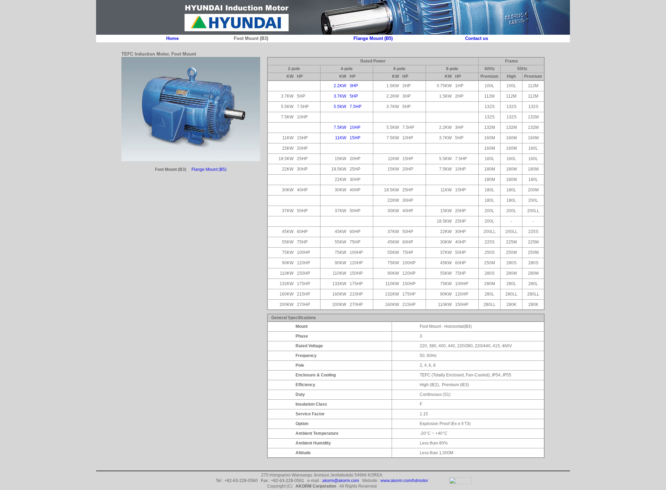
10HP (355, 127)
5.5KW (340, 106)
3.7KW (340, 96)
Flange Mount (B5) (373, 38)
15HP (355, 137)
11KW (340, 137)
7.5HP (355, 106)
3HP (354, 85)
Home (172, 38)
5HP (354, 96)
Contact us (476, 38)
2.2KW (340, 85)
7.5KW (340, 127)
